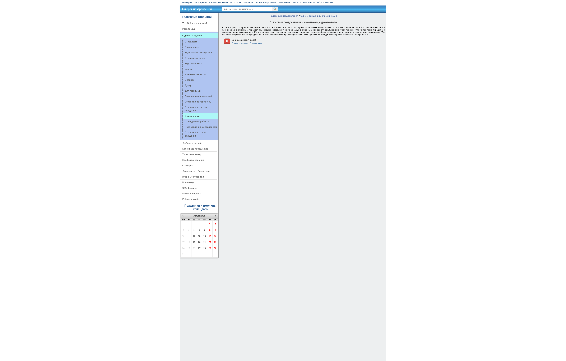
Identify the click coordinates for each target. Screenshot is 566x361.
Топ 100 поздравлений (194, 23)
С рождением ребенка (197, 121)
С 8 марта (187, 165)
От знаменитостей (195, 58)
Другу (188, 85)
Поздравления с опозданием (201, 126)
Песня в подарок (191, 193)
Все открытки (200, 2)
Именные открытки (195, 74)
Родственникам (193, 63)
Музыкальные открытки (198, 52)
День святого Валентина (196, 171)
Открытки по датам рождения (196, 109)
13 (199, 236)
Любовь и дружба (192, 143)
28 (204, 248)
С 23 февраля (189, 188)
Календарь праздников (220, 2)
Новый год (188, 182)
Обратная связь (325, 2)
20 (199, 242)
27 (199, 248)
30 (215, 248)
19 (194, 242)
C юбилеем (191, 41)
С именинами (329, 15)
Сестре (188, 69)
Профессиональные (193, 160)
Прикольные (192, 47)
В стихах (189, 79)
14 (204, 236)
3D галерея (186, 2)
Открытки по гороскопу (198, 101)
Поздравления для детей (198, 96)
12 (194, 236)
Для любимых (192, 90)
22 (210, 242)
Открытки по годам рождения (196, 134)
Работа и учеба (190, 199)
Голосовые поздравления (284, 15)
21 (204, 242)
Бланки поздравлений (265, 2)
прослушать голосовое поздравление (227, 41)
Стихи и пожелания (243, 2)
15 (210, 236)
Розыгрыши (188, 28)
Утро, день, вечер (191, 154)
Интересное (284, 2)
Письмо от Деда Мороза (303, 2)
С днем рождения (192, 35)
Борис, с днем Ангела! (244, 39)
